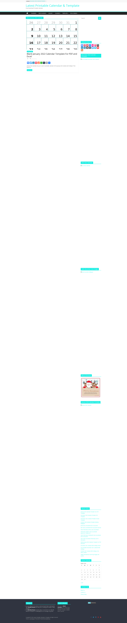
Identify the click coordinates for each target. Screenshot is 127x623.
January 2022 (29, 51)
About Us (83, 590)
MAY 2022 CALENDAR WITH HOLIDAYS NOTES (91, 527)
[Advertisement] (91, 30)
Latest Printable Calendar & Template (52, 5)
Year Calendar (42, 13)
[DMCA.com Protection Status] (92, 602)
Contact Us (83, 592)
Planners (57, 13)
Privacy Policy (84, 594)
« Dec (82, 582)
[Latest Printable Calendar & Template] (27, 13)
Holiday (50, 13)
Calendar (33, 13)
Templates (65, 13)
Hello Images (73, 13)
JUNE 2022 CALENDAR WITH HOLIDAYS (89, 525)
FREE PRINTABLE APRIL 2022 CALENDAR (90, 529)
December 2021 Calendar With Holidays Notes (91, 545)
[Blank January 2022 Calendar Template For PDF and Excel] (52, 21)
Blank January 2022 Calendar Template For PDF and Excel (52, 55)
